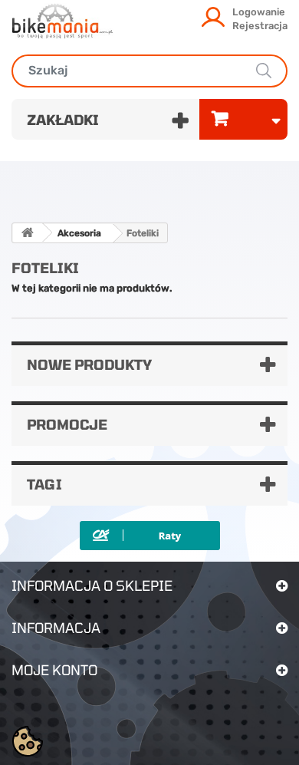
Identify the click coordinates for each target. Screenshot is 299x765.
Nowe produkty (89, 364)
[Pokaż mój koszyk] (243, 119)
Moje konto (54, 669)
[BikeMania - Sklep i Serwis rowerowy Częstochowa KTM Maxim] (62, 20)
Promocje (67, 424)
